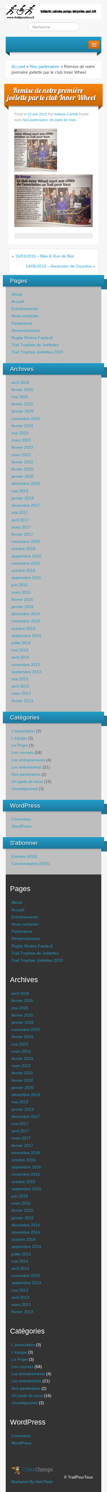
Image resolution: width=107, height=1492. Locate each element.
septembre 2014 (26, 635)
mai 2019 (19, 491)
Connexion (21, 819)
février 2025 (22, 404)
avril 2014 (20, 657)
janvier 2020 (22, 476)
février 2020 (22, 469)
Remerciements (25, 330)
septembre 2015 (26, 577)
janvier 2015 (22, 606)
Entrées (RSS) (24, 856)
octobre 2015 (23, 570)
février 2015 (22, 599)
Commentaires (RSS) (30, 863)
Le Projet (19, 745)
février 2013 (22, 700)
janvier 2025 (22, 411)
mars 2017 (21, 527)
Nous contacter (25, 316)
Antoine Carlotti (66, 114)
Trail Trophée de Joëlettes (34, 344)
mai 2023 (19, 433)
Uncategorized (24, 788)
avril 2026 (20, 382)
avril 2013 (20, 686)
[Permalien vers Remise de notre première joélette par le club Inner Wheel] (35, 149)
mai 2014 (19, 650)
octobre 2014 (23, 628)
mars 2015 (21, 592)
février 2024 (22, 425)
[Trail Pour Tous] (53, 11)
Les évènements (26, 767)
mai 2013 (19, 679)
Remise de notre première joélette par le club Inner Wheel (51, 94)
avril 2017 (20, 520)
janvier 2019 (22, 498)
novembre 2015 (25, 563)
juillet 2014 (21, 642)
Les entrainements (28, 760)
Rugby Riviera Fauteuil (32, 337)
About (16, 294)
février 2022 (22, 462)
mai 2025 (19, 396)
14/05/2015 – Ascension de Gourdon (59, 266)
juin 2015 (19, 585)
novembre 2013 (25, 664)
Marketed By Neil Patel (32, 1481)
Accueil (18, 66)
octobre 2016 (23, 548)
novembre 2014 (25, 621)
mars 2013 (21, 693)
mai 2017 (19, 512)
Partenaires (21, 323)
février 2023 (22, 447)
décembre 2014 (25, 613)
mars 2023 (21, 440)
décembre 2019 (25, 483)
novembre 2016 (25, 541)
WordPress (21, 826)
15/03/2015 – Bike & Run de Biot (44, 256)
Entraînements (24, 308)
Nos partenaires (44, 66)
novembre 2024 (25, 418)
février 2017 (22, 534)
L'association (23, 731)
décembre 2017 (25, 505)
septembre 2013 (26, 671)
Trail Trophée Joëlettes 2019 (37, 352)
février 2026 (22, 389)
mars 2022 (21, 454)
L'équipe (19, 738)
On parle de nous (62, 120)
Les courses (22, 752)
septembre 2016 (26, 556)
